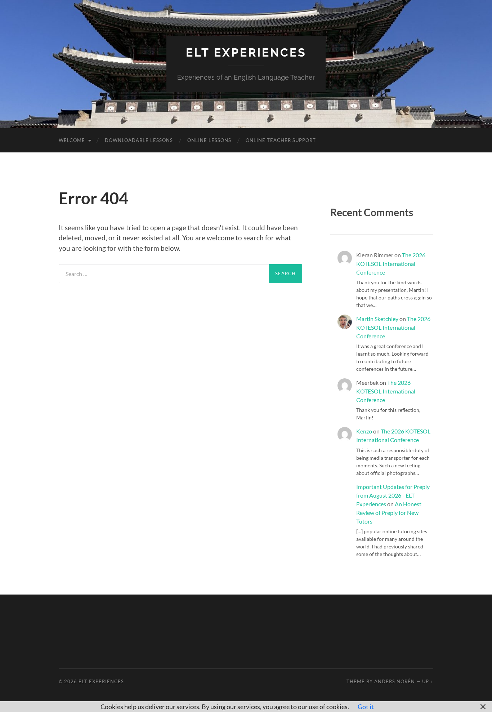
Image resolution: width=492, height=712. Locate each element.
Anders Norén (394, 681)
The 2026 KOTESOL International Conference (390, 264)
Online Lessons (209, 140)
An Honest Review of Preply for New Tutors (388, 512)
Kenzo (364, 431)
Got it (366, 707)
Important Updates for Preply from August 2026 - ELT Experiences (393, 495)
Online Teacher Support (281, 140)
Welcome (72, 140)
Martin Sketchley (377, 318)
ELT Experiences (246, 52)
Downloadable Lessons (139, 140)
